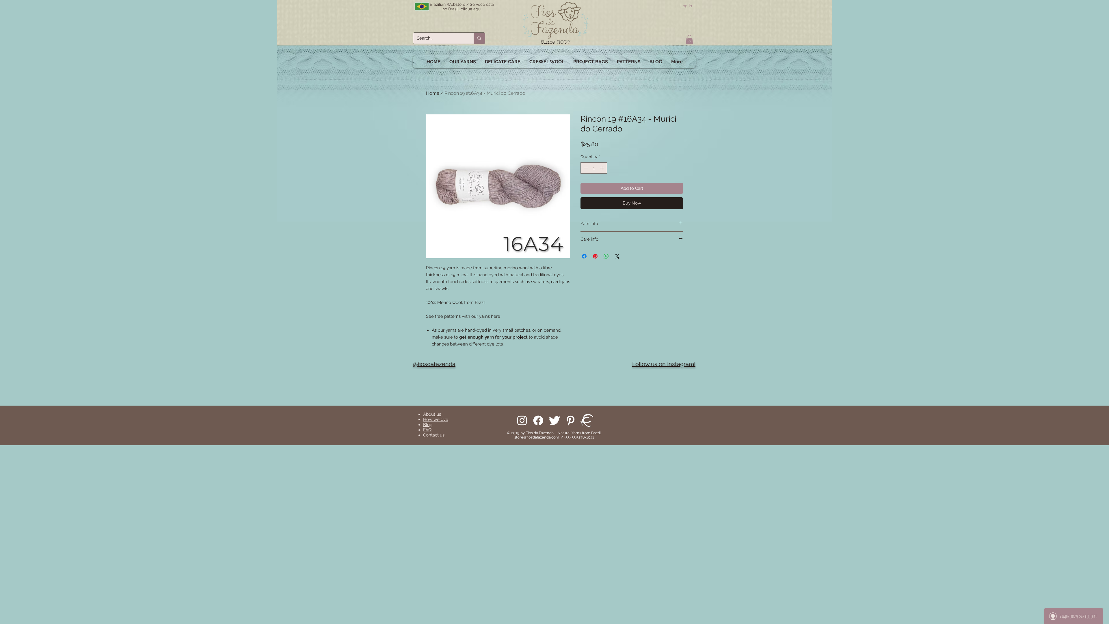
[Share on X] (617, 256)
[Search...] (479, 38)
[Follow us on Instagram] (522, 420)
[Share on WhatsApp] (606, 256)
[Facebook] (538, 420)
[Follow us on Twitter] (554, 420)
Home (432, 93)
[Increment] (602, 168)
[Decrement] (585, 168)
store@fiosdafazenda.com (536, 437)
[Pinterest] (570, 420)
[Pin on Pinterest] (595, 256)
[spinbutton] (594, 168)
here (495, 316)
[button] (689, 39)
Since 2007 (556, 42)
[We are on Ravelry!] (586, 420)
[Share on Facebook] (584, 256)
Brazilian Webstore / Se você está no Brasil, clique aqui (462, 6)
